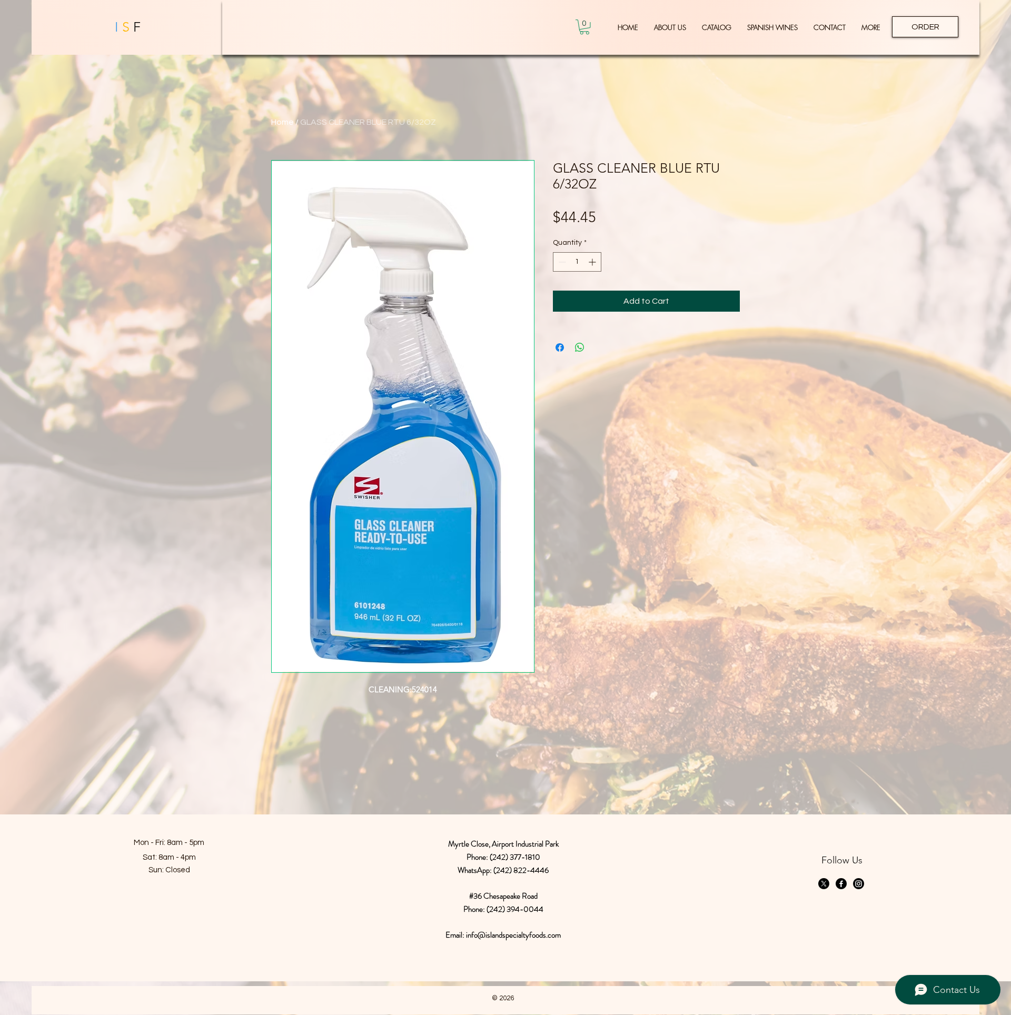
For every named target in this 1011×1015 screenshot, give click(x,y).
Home (282, 122)
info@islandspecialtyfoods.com (513, 935)
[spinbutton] (577, 262)
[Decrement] (561, 262)
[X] (823, 883)
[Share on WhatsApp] (579, 347)
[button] (584, 27)
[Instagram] (858, 883)
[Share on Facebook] (559, 347)
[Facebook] (841, 883)
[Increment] (593, 262)
